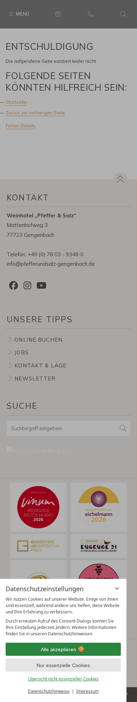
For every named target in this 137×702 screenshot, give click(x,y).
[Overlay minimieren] (116, 588)
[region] (63, 616)
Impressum (87, 691)
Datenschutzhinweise (49, 691)
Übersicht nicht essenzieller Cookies (63, 679)
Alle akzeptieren (58, 649)
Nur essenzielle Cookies (63, 665)
